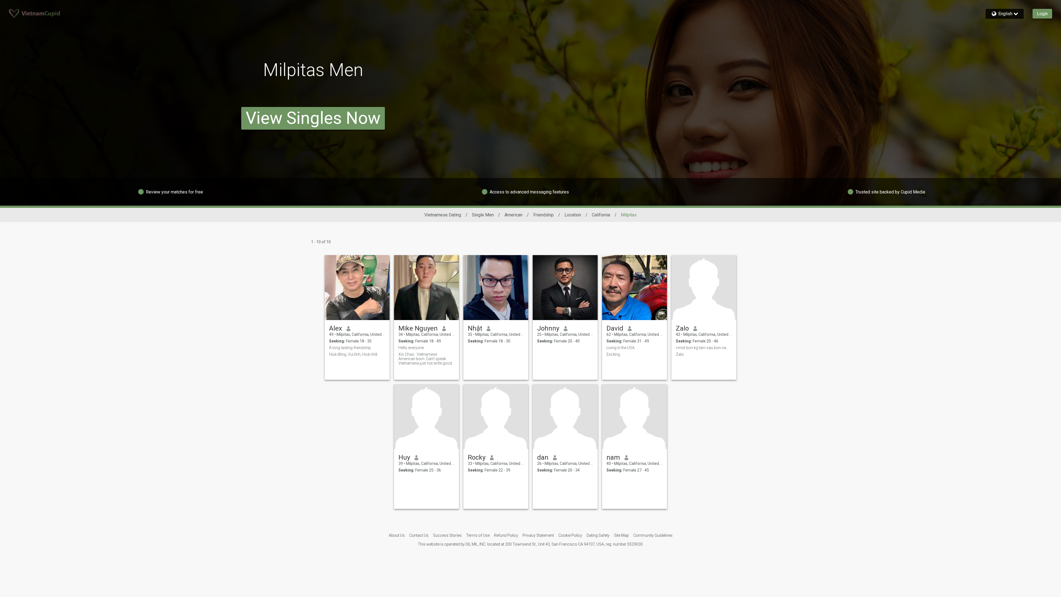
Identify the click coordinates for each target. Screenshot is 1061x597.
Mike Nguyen (418, 328)
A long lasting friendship (350, 347)
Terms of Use (478, 535)
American (513, 215)
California (601, 215)
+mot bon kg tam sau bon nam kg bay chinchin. (704, 347)
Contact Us (419, 535)
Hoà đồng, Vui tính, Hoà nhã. (353, 354)
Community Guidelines (653, 535)
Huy (404, 457)
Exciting (613, 354)
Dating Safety (598, 535)
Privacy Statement (538, 535)
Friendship (543, 215)
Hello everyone (411, 347)
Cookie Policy (570, 535)
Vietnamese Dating (442, 215)
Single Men (483, 215)
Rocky (476, 457)
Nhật (475, 328)
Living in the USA (620, 347)
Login (1042, 13)
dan (542, 457)
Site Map (621, 535)
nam (613, 457)
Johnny (548, 328)
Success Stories (447, 535)
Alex (335, 328)
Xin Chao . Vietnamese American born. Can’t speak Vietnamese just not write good (425, 358)
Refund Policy (506, 535)
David (614, 328)
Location (572, 215)
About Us (397, 535)
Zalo (682, 328)
